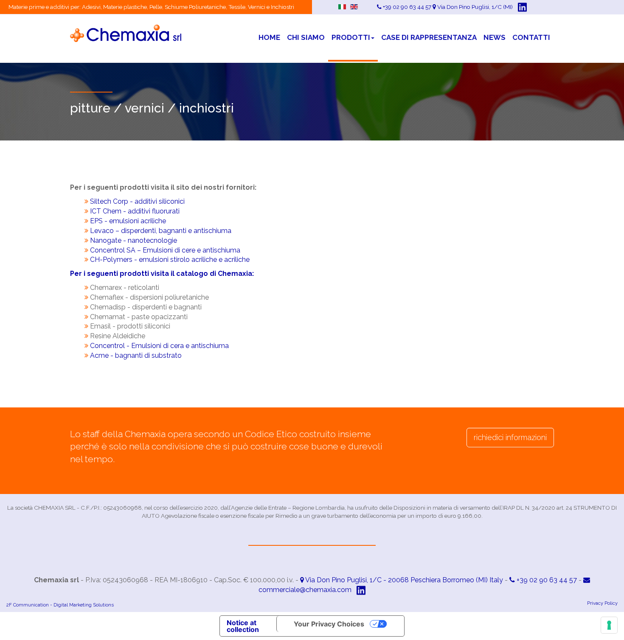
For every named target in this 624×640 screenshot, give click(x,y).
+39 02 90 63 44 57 (546, 580)
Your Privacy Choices (329, 624)
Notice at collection (243, 626)
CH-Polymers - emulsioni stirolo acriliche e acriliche (170, 259)
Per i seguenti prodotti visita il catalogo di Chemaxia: (162, 273)
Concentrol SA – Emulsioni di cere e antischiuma (165, 250)
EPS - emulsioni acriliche (128, 221)
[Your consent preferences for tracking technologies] (609, 625)
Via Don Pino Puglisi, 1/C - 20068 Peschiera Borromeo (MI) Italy (403, 580)
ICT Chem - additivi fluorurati (135, 211)
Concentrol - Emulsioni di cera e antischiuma (159, 346)
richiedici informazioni (510, 437)
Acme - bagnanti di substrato (136, 355)
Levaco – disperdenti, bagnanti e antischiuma (159, 231)
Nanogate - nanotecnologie (133, 240)
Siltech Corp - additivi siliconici (137, 201)
